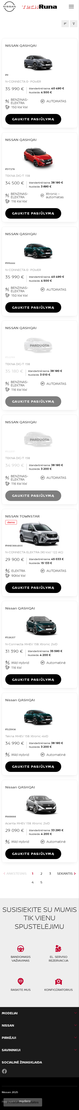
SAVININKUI (11, 1050)
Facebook (4, 1071)
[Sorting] (65, 23)
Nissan (8, 1025)
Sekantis (65, 873)
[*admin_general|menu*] (71, 6)
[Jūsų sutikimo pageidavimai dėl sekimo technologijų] (23, 1102)
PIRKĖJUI (9, 1037)
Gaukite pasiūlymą (33, 119)
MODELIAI (10, 1013)
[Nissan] (9, 6)
